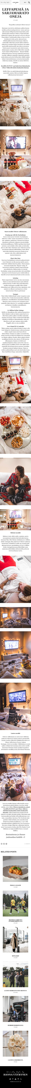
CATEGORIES (15, 2)
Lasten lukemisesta (15, 1060)
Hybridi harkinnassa (15, 1025)
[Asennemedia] (21, 1079)
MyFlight (15, 956)
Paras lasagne (15, 885)
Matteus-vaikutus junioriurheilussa (15, 920)
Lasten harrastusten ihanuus (15, 990)
